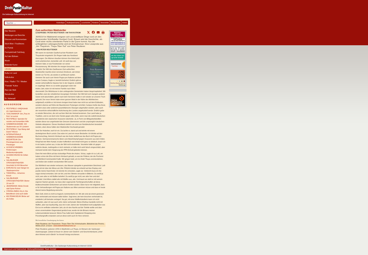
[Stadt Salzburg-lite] (117, 49)
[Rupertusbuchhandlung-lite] (117, 38)
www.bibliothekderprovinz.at (64, 226)
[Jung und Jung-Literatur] (117, 74)
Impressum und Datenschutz (15, 249)
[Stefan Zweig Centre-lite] (117, 83)
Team (47, 249)
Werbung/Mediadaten (35, 249)
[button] (88, 32)
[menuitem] (124, 23)
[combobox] (18, 23)
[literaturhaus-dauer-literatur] (117, 57)
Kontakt (53, 249)
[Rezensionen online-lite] (117, 65)
